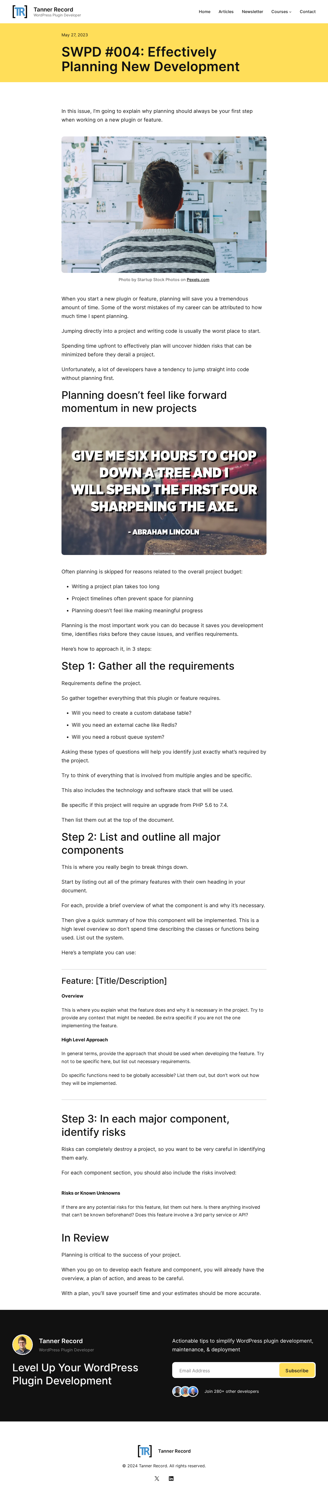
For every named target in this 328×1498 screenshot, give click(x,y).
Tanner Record (53, 9)
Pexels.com (198, 279)
